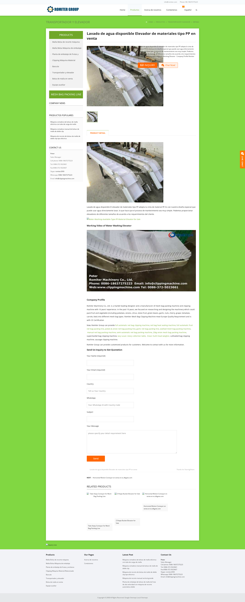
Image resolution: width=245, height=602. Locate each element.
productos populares (61, 115)
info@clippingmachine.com (64, 178)
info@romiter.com (170, 2)
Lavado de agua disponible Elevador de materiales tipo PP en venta (113, 469)
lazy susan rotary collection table (132, 336)
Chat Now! (170, 65)
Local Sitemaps (142, 598)
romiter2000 (59, 171)
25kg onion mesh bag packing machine (169, 332)
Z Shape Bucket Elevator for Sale (126, 521)
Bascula (55, 66)
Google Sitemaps (131, 598)
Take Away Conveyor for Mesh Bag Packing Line (99, 527)
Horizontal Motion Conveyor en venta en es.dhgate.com (112, 478)
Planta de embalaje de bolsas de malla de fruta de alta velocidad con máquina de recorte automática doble (139, 584)
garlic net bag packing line (147, 329)
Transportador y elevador (68, 22)
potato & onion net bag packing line (120, 329)
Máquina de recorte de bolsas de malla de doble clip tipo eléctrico (65, 137)
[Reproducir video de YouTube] (141, 260)
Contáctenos (171, 10)
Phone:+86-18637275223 (189, 2)
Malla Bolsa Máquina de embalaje (66, 48)
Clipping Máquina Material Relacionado (62, 61)
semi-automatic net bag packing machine (134, 332)
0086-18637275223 (65, 175)
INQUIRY (149, 65)
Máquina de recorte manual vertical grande (137, 578)
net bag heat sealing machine (163, 325)
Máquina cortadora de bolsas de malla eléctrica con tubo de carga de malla (64, 123)
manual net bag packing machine (101, 332)
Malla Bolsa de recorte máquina (66, 42)
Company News (57, 103)
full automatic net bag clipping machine (132, 325)
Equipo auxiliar (58, 85)
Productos (134, 10)
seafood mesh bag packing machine (175, 329)
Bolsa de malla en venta (62, 78)
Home (122, 10)
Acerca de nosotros (152, 10)
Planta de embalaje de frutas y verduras (63, 55)
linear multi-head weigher (158, 336)
